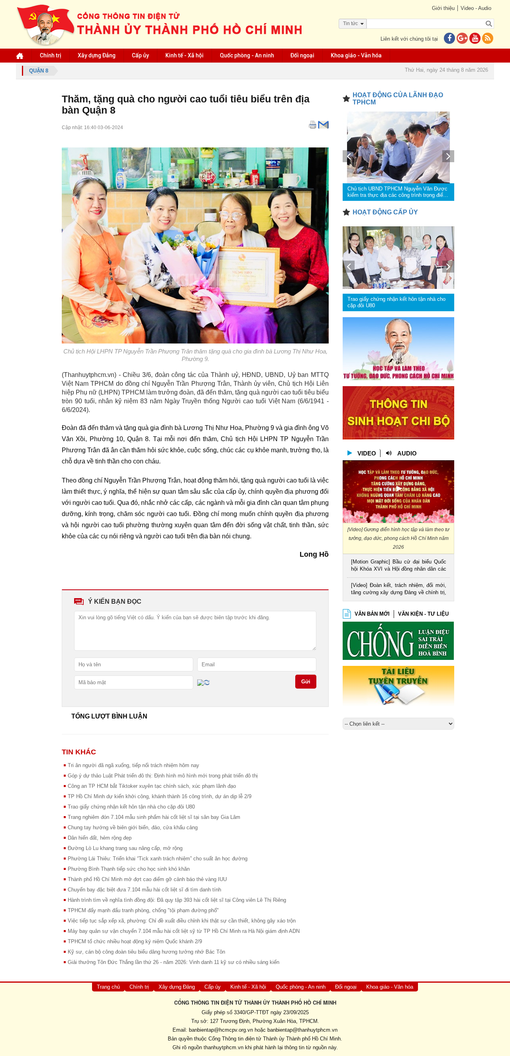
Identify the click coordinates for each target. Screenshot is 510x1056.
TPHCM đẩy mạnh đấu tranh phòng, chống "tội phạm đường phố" (143, 910)
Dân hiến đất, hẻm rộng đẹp (99, 838)
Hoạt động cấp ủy (385, 212)
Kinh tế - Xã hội (184, 55)
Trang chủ (108, 987)
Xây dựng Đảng (97, 55)
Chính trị (50, 55)
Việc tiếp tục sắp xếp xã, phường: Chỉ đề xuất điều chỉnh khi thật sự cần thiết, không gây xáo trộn (182, 921)
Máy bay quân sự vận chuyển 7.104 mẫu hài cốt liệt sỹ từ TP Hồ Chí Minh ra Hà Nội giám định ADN (184, 931)
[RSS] (487, 39)
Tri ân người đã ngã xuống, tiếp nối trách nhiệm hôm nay (133, 765)
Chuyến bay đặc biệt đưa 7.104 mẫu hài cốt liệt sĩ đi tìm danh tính (144, 890)
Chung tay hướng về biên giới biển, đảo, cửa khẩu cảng (133, 827)
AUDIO (407, 453)
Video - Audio (476, 8)
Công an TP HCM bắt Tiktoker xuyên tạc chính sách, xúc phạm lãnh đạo (152, 786)
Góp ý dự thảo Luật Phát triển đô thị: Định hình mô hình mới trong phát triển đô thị (163, 776)
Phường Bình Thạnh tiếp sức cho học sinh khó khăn (129, 869)
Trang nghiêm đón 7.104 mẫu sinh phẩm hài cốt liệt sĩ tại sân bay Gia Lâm (154, 817)
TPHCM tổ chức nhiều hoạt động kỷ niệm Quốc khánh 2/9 (135, 941)
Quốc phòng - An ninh (247, 55)
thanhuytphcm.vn (223, 1047)
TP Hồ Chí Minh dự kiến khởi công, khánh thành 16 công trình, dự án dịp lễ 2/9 (159, 796)
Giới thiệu (443, 8)
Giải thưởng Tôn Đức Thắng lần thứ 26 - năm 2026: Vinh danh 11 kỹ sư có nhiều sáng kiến (173, 962)
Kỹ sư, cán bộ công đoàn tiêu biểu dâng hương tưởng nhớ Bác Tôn (146, 952)
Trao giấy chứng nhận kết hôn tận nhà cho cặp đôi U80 (131, 807)
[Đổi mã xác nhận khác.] (207, 682)
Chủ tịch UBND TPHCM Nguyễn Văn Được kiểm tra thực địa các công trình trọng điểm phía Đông (397, 192)
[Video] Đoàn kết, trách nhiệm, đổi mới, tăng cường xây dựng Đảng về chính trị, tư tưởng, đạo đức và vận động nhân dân (398, 589)
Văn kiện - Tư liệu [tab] (423, 614)
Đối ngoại (302, 55)
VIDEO (366, 453)
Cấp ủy (140, 55)
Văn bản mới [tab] (372, 614)
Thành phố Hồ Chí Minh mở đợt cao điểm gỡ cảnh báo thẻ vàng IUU (147, 879)
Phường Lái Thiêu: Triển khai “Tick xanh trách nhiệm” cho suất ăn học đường (157, 859)
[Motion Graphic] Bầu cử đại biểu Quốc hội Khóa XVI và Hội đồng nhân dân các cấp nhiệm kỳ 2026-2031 (398, 566)
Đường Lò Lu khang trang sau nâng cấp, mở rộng (125, 848)
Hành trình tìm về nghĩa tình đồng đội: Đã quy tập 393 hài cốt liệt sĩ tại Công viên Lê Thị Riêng (177, 900)
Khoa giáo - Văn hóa (356, 55)
